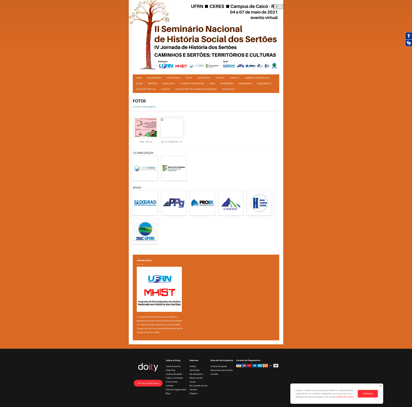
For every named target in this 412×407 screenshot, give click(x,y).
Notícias (220, 78)
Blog (168, 393)
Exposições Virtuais (146, 89)
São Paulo (195, 370)
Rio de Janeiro (196, 374)
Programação (154, 78)
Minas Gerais (196, 377)
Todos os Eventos (174, 377)
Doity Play (170, 370)
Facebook (276, 6)
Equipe (139, 83)
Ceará (193, 381)
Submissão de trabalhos (257, 78)
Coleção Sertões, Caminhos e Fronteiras (196, 89)
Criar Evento (172, 381)
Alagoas (193, 393)
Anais (212, 83)
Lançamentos (264, 83)
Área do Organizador (176, 389)
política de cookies (345, 396)
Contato (234, 78)
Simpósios (153, 83)
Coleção (165, 89)
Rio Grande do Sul (198, 385)
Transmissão (226, 83)
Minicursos (168, 83)
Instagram (280, 6)
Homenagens (245, 83)
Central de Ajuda (174, 374)
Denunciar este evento (222, 370)
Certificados (203, 78)
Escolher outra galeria (144, 106)
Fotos (189, 78)
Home (139, 78)
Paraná (193, 389)
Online (193, 366)
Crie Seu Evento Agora (148, 383)
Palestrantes (173, 78)
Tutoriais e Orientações (192, 83)
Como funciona (173, 366)
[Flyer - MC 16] (146, 136)
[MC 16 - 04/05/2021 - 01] (172, 136)
